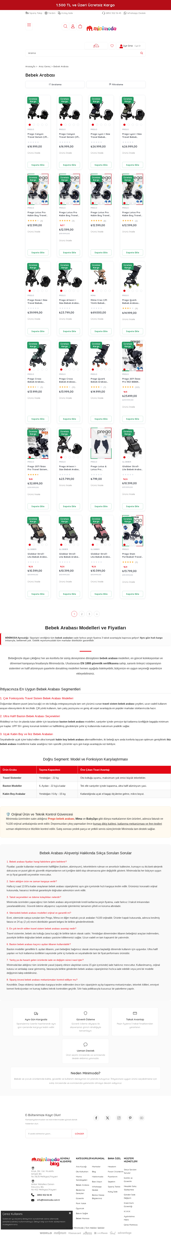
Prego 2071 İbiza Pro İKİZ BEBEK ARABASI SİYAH (131, 380)
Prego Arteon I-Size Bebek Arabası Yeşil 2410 (69, 468)
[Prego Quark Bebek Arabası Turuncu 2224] (101, 355)
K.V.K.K (127, 1211)
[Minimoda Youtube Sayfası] (141, 1118)
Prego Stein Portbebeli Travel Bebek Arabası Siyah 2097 (131, 555)
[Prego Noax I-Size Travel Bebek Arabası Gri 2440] (38, 276)
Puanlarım (112, 1176)
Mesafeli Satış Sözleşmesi (130, 1188)
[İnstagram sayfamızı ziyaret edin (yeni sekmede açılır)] (119, 1118)
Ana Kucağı (81, 1166)
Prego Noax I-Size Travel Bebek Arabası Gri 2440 (37, 301)
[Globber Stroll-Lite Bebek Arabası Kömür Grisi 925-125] (132, 443)
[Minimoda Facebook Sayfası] (96, 1118)
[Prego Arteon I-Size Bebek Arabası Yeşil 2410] (69, 443)
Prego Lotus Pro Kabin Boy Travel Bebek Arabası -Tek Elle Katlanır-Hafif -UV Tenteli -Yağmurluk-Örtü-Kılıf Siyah (101, 214)
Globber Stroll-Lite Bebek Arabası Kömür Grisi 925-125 (132, 468)
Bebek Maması (82, 1218)
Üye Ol (137, 46)
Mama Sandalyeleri (81, 1178)
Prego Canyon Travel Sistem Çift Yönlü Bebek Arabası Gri (37, 135)
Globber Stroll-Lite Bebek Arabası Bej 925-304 (38, 555)
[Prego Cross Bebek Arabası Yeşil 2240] (38, 355)
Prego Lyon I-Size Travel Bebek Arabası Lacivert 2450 (100, 135)
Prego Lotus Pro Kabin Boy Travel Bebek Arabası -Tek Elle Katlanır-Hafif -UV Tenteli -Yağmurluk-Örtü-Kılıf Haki (132, 214)
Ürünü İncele (34, 152)
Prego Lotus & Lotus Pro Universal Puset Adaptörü (99, 468)
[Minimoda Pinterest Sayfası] (130, 1118)
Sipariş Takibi (114, 1186)
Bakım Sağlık (82, 1213)
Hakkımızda (97, 1176)
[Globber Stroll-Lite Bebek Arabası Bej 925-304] (38, 530)
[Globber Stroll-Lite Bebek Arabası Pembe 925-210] (101, 530)
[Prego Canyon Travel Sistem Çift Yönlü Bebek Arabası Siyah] (69, 110)
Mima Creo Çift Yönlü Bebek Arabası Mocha (99, 301)
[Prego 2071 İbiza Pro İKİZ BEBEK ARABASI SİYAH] (132, 355)
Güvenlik (80, 1198)
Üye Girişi (128, 45)
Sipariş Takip (35, 13)
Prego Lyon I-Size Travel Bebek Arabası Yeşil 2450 (132, 135)
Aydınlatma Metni (129, 1218)
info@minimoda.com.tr (48, 1200)
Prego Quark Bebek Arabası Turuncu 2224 (99, 380)
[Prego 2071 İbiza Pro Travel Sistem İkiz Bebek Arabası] (38, 443)
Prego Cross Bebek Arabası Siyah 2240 (67, 380)
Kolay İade (67, 13)
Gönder (79, 1133)
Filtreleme (117, 84)
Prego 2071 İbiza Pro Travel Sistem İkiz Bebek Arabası (38, 468)
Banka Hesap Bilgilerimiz (98, 1197)
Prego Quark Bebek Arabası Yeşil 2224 (130, 301)
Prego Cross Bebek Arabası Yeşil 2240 (36, 380)
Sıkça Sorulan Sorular (130, 1171)
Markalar (96, 1166)
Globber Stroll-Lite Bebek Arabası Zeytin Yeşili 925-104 (69, 555)
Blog (94, 1171)
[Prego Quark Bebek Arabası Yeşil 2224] (132, 276)
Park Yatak (81, 1203)
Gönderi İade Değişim (129, 1196)
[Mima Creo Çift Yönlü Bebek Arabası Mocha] (101, 276)
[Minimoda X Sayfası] (107, 1118)
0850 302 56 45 (113, 13)
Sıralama (56, 84)
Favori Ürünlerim (115, 1171)
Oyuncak (80, 1208)
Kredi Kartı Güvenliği (129, 1205)
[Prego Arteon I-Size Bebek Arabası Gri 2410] (69, 276)
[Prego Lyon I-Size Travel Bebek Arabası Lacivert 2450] (101, 110)
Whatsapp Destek (136, 13)
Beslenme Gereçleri (80, 1192)
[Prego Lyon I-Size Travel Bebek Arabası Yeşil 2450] (132, 110)
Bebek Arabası (82, 1185)
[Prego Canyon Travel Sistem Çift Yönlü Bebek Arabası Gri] (38, 110)
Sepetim (111, 1181)
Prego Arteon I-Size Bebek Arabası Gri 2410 (69, 301)
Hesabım (112, 1166)
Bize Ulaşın (97, 1181)
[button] (30, 125)
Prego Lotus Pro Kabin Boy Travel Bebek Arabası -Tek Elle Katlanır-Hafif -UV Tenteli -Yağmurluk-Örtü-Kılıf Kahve (37, 214)
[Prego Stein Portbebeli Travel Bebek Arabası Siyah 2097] (132, 530)
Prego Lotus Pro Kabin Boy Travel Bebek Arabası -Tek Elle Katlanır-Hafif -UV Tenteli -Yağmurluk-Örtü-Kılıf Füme (69, 214)
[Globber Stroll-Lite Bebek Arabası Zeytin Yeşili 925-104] (69, 530)
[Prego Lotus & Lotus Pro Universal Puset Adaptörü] (101, 443)
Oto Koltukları (82, 1171)
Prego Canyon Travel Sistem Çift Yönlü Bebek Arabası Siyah (69, 135)
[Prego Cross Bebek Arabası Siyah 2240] (69, 355)
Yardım (51, 13)
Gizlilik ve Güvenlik (128, 1179)
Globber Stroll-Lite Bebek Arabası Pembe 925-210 (101, 555)
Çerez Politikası (131, 1224)
